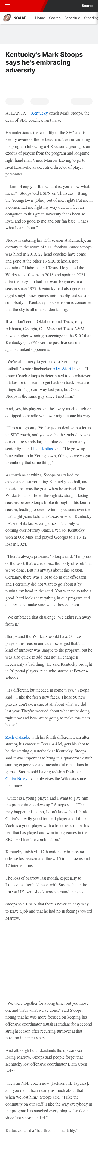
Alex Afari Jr (64, 368)
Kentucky (39, 113)
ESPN (29, 6)
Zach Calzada (17, 737)
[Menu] (7, 6)
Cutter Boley (16, 778)
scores (87, 6)
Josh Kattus (43, 448)
